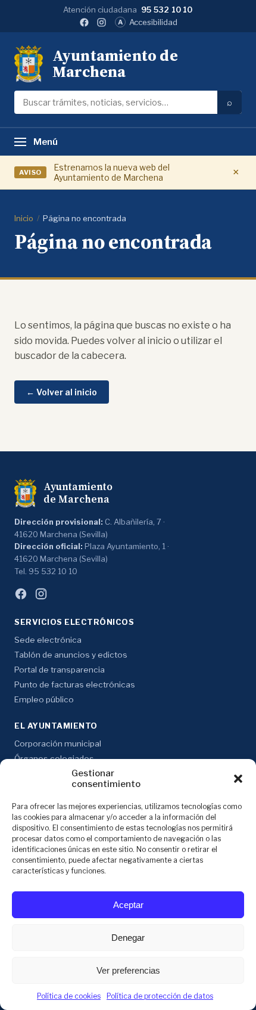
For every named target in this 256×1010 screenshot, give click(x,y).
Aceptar (128, 905)
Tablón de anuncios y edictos (70, 654)
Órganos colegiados (54, 758)
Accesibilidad (147, 22)
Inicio (23, 218)
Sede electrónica (48, 640)
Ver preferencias (128, 970)
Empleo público (44, 699)
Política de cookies (69, 996)
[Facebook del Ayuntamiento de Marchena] (84, 22)
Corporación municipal (57, 743)
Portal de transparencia (59, 669)
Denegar (128, 937)
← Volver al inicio (61, 392)
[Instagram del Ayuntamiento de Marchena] (101, 22)
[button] (238, 779)
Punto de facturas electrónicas (74, 684)
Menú (45, 142)
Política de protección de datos (160, 996)
